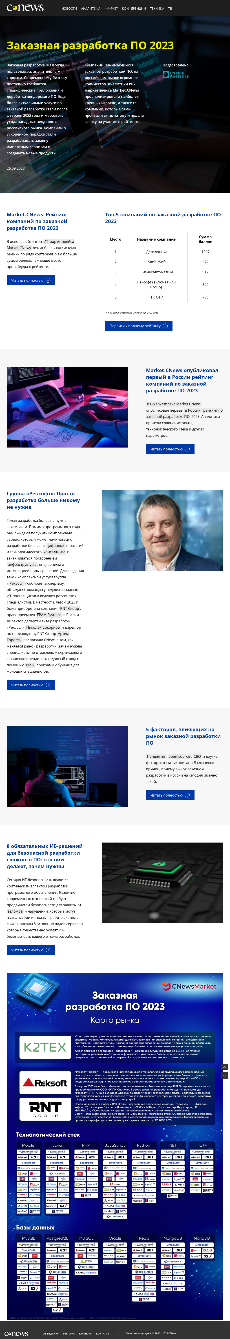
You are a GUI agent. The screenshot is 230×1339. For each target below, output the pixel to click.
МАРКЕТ (112, 8)
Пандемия (156, 756)
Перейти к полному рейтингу (135, 325)
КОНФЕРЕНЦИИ (134, 8)
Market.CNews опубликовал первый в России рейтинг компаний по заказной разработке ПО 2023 (182, 380)
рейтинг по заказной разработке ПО (184, 413)
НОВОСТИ (69, 8)
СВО (197, 756)
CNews (172, 1333)
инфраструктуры (22, 564)
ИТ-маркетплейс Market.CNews (174, 404)
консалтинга (54, 551)
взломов (15, 911)
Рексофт (16, 583)
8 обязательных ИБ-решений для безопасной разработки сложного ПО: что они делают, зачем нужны (45, 856)
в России (193, 410)
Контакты (102, 1333)
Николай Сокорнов (43, 627)
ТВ (170, 8)
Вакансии (85, 1333)
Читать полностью (27, 280)
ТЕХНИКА (157, 8)
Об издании (51, 1333)
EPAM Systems (49, 614)
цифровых (55, 545)
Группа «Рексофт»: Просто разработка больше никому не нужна (43, 500)
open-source (179, 756)
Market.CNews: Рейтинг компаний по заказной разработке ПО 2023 (37, 221)
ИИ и (30, 665)
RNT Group (69, 608)
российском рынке (102, 77)
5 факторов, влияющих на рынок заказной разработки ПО (183, 736)
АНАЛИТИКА (90, 8)
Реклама (69, 1333)
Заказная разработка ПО (29, 65)
